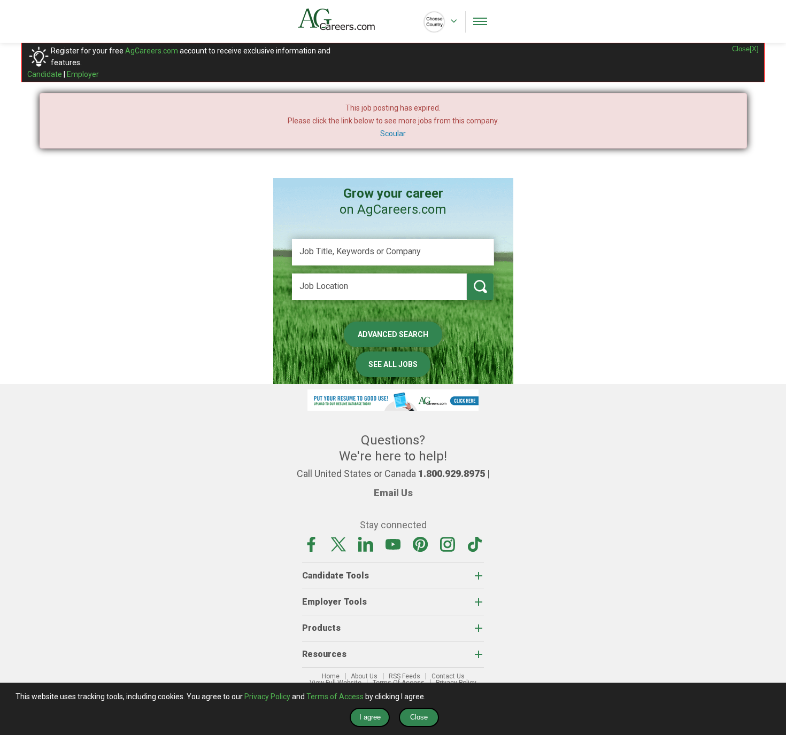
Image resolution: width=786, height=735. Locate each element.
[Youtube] (393, 543)
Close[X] (745, 49)
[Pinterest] (420, 543)
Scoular (393, 133)
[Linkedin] (365, 543)
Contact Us (448, 676)
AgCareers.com (151, 50)
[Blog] (474, 543)
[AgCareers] (345, 19)
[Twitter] (338, 543)
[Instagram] (447, 543)
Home (331, 676)
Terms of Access (335, 696)
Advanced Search (393, 334)
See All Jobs (393, 364)
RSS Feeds (404, 676)
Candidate (44, 74)
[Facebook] (311, 543)
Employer (83, 74)
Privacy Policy (267, 696)
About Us (364, 676)
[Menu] (480, 21)
